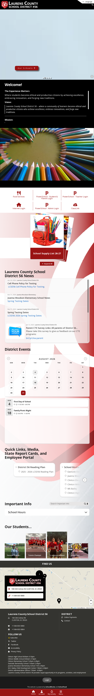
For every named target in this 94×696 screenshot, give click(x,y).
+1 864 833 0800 (18, 596)
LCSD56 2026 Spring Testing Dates (25, 315)
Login (47, 680)
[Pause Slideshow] (92, 76)
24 (23, 388)
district (66, 614)
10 (23, 377)
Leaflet (74, 608)
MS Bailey (72, 488)
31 (23, 393)
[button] (59, 601)
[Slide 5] (50, 78)
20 (59, 382)
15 (83, 377)
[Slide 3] (47, 78)
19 (47, 382)
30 (11, 393)
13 (59, 377)
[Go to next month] (85, 359)
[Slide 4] (49, 78)
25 (35, 388)
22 (83, 382)
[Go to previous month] (8, 359)
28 (71, 388)
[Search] (92, 5)
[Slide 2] (45, 78)
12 (47, 377)
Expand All (48, 264)
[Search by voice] (87, 504)
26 (47, 388)
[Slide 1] (43, 78)
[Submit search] (85, 504)
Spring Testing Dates (18, 301)
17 (23, 382)
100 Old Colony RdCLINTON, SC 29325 (19, 619)
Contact (67, 621)
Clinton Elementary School (81, 480)
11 (35, 377)
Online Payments (70, 617)
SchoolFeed (62, 687)
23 (11, 388)
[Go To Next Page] (85, 480)
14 (71, 377)
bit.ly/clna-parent (34, 338)
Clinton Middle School (78, 484)
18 (35, 382)
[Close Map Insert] (43, 578)
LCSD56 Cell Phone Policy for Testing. (26, 286)
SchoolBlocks (50, 687)
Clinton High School (77, 492)
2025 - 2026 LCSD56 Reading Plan (37, 471)
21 (71, 382)
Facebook (14, 644)
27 (59, 388)
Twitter (13, 641)
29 (83, 388)
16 (11, 382)
